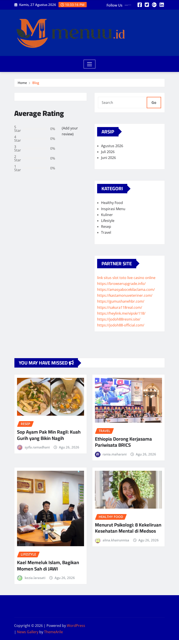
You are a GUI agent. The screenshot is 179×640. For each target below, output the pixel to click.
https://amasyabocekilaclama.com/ (126, 289)
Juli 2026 (108, 151)
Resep (106, 226)
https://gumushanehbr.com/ (120, 301)
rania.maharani (115, 454)
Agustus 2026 (112, 145)
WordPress (76, 625)
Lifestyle (107, 220)
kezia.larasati (35, 577)
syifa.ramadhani (37, 447)
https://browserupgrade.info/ (121, 283)
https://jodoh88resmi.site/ (118, 319)
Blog (35, 82)
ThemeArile (53, 632)
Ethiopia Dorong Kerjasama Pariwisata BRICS (123, 442)
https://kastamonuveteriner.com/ (124, 295)
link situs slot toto (111, 277)
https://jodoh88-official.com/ (120, 325)
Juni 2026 (108, 157)
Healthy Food (112, 202)
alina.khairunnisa (116, 540)
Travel (106, 232)
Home (22, 82)
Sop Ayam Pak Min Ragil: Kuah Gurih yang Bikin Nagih (49, 435)
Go (153, 102)
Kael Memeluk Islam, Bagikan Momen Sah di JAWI (48, 565)
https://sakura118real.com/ (119, 307)
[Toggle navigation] (90, 64)
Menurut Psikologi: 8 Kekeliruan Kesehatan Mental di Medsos (128, 528)
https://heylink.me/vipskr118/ (121, 313)
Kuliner (107, 214)
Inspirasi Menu (113, 208)
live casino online (141, 277)
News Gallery (27, 632)
